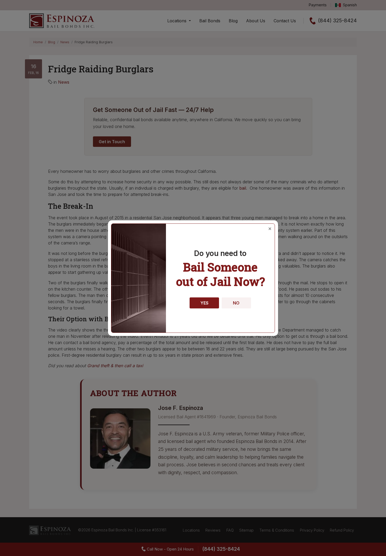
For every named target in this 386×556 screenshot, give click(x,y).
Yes (204, 303)
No (236, 303)
